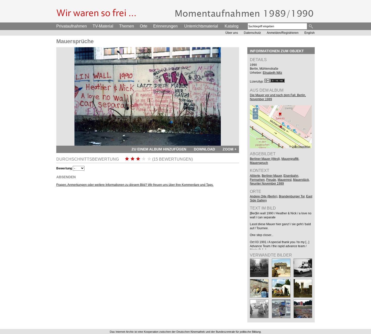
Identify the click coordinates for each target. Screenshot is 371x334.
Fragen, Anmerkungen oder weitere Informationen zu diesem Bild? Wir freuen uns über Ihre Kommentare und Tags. (135, 185)
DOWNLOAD (204, 149)
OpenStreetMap (301, 146)
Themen (126, 26)
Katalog (231, 26)
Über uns (231, 33)
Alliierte (255, 175)
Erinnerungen (165, 26)
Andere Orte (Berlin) (263, 196)
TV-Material (103, 26)
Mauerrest (285, 180)
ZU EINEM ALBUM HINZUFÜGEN (158, 149)
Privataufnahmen (71, 26)
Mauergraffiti (290, 159)
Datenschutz (252, 33)
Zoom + (229, 149)
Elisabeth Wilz (272, 72)
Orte (143, 26)
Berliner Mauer (272, 175)
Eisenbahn (290, 175)
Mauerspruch (259, 163)
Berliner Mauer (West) (265, 159)
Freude (271, 180)
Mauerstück (301, 180)
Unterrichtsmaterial (201, 26)
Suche (311, 26)
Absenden (66, 177)
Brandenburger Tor (292, 196)
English (309, 33)
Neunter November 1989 (267, 183)
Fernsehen (257, 180)
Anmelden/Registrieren (283, 33)
